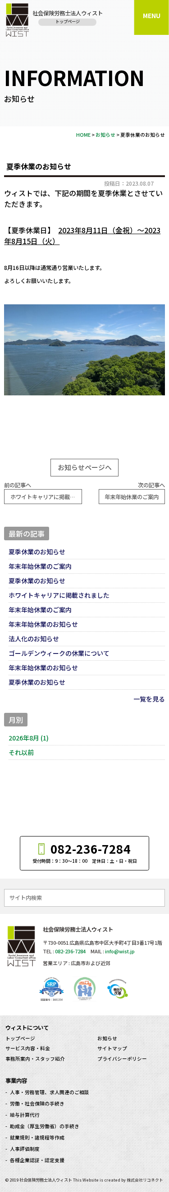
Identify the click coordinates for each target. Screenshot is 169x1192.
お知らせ (107, 1038)
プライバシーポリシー (122, 1058)
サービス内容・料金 (27, 1048)
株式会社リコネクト (145, 1180)
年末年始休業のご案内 (40, 566)
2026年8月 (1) (29, 737)
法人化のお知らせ (34, 638)
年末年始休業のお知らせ (43, 624)
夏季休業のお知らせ (37, 551)
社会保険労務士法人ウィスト (45, 1180)
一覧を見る (148, 698)
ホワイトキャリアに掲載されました (59, 595)
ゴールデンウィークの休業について (59, 653)
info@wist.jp (120, 951)
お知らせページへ (85, 467)
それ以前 (21, 752)
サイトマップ (112, 1048)
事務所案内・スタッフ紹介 (35, 1058)
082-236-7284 (70, 951)
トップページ (20, 1038)
